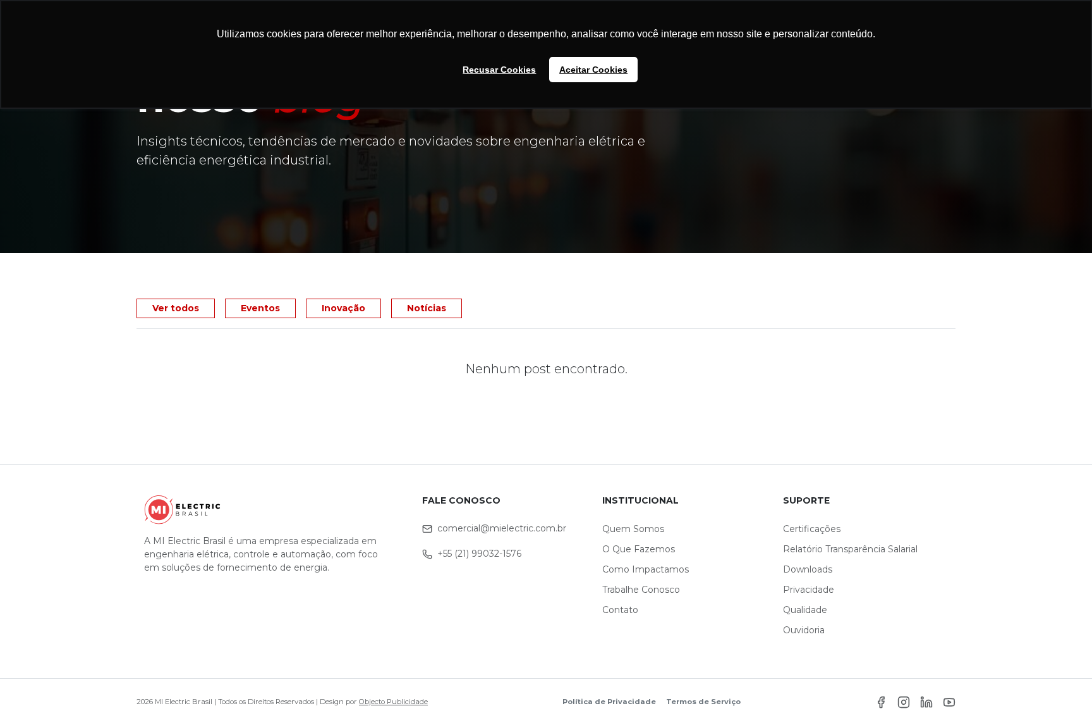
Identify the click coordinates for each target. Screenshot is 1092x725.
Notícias (426, 308)
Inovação (343, 308)
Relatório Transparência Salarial (850, 549)
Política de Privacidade (609, 701)
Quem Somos (633, 529)
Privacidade (808, 589)
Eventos (260, 308)
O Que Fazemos (638, 549)
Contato (620, 610)
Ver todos (175, 308)
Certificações (811, 529)
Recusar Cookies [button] (499, 70)
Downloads (807, 569)
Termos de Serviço (703, 701)
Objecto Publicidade (393, 701)
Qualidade (805, 610)
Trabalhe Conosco (641, 589)
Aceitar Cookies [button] (593, 70)
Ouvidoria (804, 630)
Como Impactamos (645, 569)
